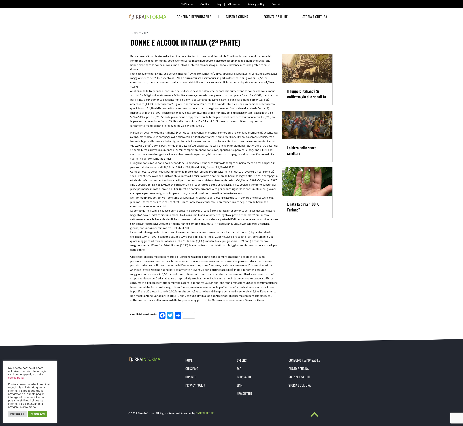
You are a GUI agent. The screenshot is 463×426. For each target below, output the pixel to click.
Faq (219, 4)
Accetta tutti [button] (38, 413)
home (188, 360)
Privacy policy (255, 4)
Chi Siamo (187, 4)
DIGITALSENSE (205, 413)
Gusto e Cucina (237, 16)
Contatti (277, 4)
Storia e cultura (314, 16)
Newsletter (244, 393)
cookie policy (16, 377)
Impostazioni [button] (17, 413)
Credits (204, 4)
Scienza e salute (276, 16)
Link (239, 385)
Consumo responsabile (194, 16)
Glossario (234, 4)
